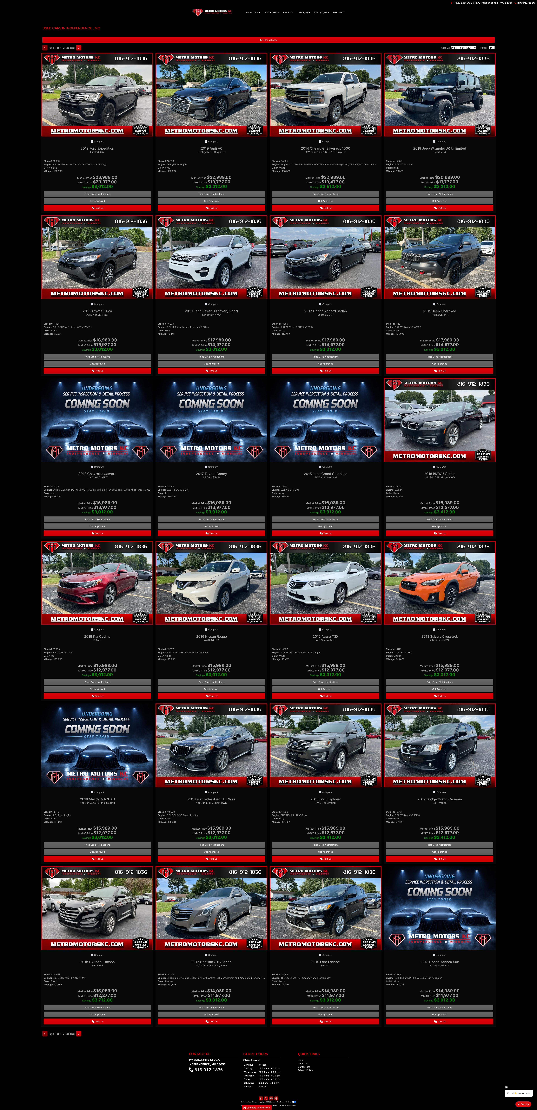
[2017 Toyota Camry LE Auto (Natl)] (211, 419)
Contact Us (304, 1066)
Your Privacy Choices (284, 1102)
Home (301, 1060)
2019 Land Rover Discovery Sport (211, 312)
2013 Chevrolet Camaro (97, 475)
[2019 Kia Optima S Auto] (97, 582)
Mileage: (48, 171)
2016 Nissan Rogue (211, 638)
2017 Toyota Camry (211, 475)
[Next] (78, 47)
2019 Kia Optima (97, 638)
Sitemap (272, 1102)
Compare (99, 141)
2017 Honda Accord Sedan (325, 312)
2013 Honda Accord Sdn (439, 963)
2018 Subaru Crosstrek (439, 638)
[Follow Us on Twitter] (266, 1098)
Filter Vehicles (269, 40)
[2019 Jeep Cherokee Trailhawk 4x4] (440, 257)
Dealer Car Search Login (249, 1102)
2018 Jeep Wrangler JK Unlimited (439, 149)
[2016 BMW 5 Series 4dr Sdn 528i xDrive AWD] (440, 419)
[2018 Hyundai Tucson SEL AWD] (97, 907)
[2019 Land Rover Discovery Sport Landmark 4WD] (211, 257)
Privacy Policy (305, 1070)
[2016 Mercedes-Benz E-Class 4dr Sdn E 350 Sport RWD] (211, 745)
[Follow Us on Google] (276, 1098)
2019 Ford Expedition (97, 149)
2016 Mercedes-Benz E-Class (211, 800)
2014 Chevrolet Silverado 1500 (325, 149)
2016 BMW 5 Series (439, 475)
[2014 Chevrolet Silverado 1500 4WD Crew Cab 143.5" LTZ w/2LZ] (325, 94)
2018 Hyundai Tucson (97, 963)
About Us (303, 1063)
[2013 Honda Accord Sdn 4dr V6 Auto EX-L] (440, 907)
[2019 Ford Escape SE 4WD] (325, 907)
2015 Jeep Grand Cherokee (325, 475)
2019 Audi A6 (211, 149)
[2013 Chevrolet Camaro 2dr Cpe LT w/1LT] (97, 419)
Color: (47, 167)
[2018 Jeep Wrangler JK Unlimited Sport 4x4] (440, 94)
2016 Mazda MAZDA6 (97, 800)
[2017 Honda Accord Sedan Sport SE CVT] (325, 257)
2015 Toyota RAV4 (97, 312)
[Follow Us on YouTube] (271, 1098)
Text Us (98, 208)
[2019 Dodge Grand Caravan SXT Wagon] (440, 745)
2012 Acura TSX (325, 638)
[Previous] (44, 47)
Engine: (48, 164)
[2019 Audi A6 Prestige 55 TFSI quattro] (211, 94)
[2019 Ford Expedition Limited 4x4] (97, 94)
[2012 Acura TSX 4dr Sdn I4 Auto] (325, 582)
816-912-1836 (526, 2)
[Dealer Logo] (212, 12)
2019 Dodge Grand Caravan (440, 800)
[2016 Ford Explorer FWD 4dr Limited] (325, 745)
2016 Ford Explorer (326, 800)
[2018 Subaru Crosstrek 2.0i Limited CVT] (440, 582)
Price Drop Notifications (97, 194)
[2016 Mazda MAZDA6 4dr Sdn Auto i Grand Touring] (97, 745)
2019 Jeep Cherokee (439, 312)
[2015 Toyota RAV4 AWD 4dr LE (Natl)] (97, 257)
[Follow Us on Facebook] (261, 1098)
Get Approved (97, 201)
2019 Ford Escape (325, 963)
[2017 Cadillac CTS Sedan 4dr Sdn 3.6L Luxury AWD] (211, 907)
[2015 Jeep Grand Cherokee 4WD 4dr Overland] (325, 419)
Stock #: (48, 161)
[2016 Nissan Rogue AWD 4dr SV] (211, 582)
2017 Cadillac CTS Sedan (211, 963)
